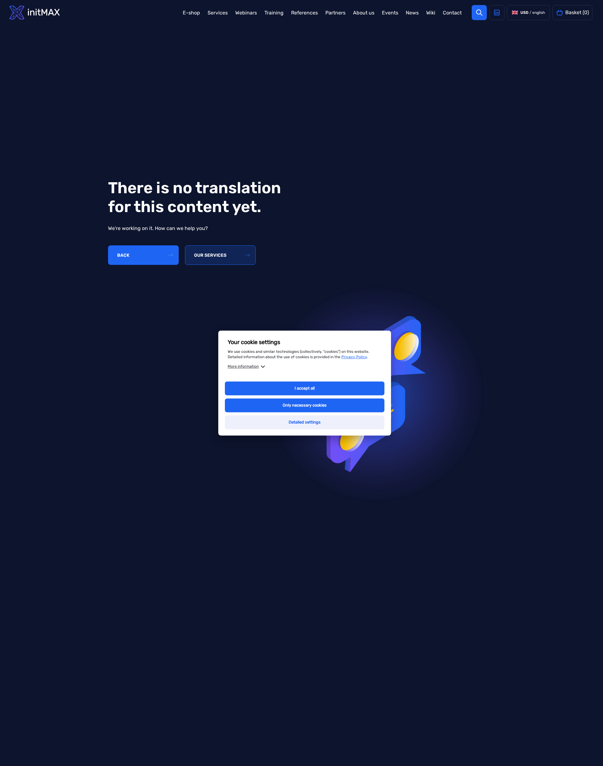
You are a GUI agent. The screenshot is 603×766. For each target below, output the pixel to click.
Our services (210, 255)
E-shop (191, 13)
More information (243, 366)
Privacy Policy (354, 357)
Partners (335, 13)
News (412, 13)
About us (363, 13)
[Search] (479, 12)
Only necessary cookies (305, 405)
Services (218, 13)
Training (274, 13)
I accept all (305, 388)
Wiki (430, 13)
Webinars (246, 13)
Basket (577, 12)
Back (123, 255)
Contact (452, 13)
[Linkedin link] (496, 12)
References (304, 13)
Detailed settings (305, 422)
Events (390, 13)
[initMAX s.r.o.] (34, 12)
